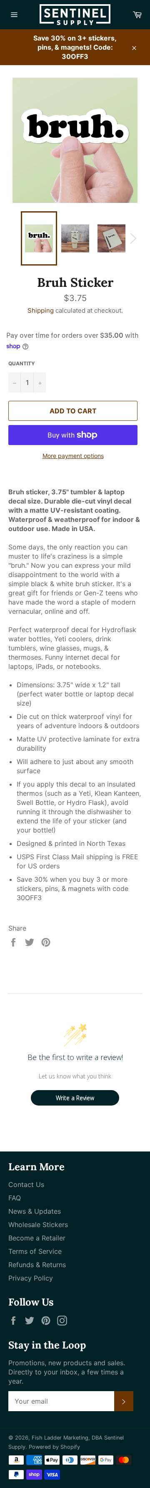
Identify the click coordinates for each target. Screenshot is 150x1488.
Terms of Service (35, 1251)
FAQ (14, 1198)
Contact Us (26, 1184)
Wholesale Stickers (38, 1224)
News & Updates (34, 1211)
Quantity (21, 363)
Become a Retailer (36, 1238)
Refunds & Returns (37, 1264)
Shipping (41, 310)
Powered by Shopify (54, 1447)
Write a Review (75, 1098)
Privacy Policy (30, 1278)
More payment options (73, 455)
